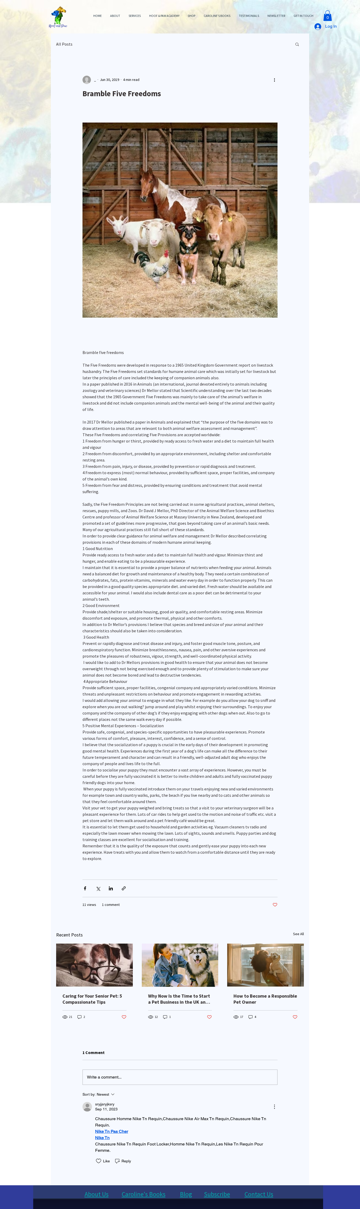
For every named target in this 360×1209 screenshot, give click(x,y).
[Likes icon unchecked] (98, 1161)
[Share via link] (123, 888)
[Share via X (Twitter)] (97, 888)
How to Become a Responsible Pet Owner (265, 999)
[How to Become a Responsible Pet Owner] (265, 965)
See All (298, 933)
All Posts (64, 44)
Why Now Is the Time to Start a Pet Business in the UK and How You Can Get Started (179, 999)
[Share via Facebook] (84, 888)
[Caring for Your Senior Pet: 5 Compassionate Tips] (94, 965)
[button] (327, 15)
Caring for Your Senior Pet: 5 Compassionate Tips (92, 999)
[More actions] (274, 80)
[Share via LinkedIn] (110, 888)
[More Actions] (274, 1107)
